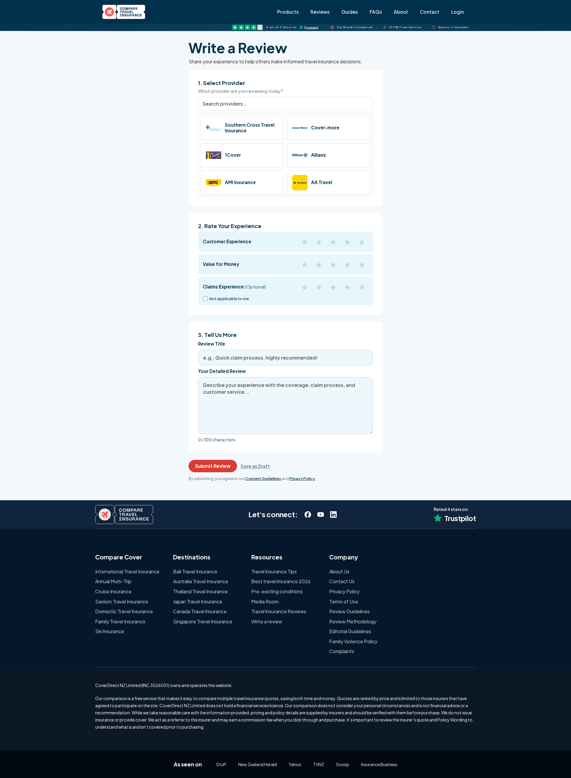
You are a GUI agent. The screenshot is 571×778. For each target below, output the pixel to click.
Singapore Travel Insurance (202, 621)
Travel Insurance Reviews (278, 611)
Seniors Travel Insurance (121, 601)
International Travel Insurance (127, 571)
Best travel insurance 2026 (280, 581)
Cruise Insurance (113, 591)
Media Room (265, 601)
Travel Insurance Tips (274, 571)
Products (288, 12)
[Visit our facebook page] (307, 514)
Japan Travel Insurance (197, 601)
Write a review (266, 621)
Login (457, 12)
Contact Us (341, 581)
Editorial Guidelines (350, 631)
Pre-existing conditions (277, 591)
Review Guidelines (349, 611)
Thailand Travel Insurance (200, 591)
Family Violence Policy (353, 641)
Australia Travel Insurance (200, 581)
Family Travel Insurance (120, 621)
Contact (429, 12)
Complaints (341, 651)
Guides (349, 12)
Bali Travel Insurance (195, 571)
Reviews (320, 12)
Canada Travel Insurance (200, 611)
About (401, 12)
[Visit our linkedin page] (333, 514)
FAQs (376, 12)
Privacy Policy (344, 591)
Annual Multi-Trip (113, 581)
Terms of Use (343, 601)
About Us (339, 571)
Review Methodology (353, 621)
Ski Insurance (109, 631)
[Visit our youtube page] (320, 514)
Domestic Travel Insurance (124, 611)
